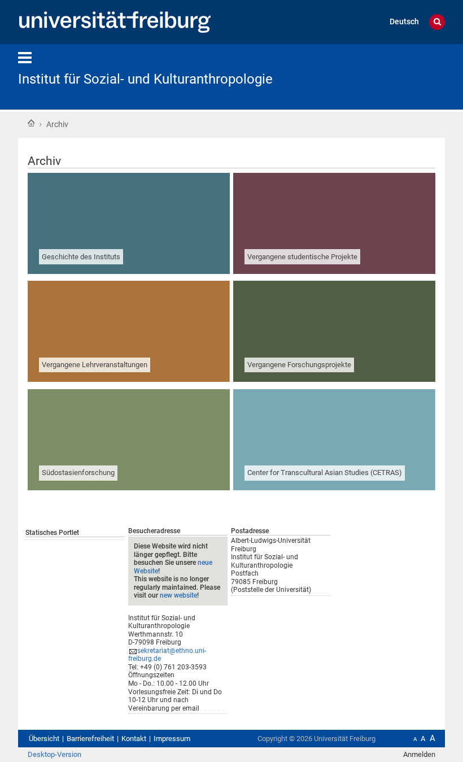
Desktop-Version (54, 754)
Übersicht (44, 738)
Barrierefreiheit (90, 738)
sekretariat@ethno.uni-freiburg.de (167, 655)
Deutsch (404, 22)
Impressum (172, 738)
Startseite (31, 123)
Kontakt (133, 738)
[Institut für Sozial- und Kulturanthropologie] (389, 76)
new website (178, 595)
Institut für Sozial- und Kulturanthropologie (145, 79)
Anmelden (419, 754)
